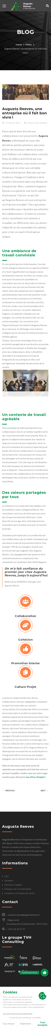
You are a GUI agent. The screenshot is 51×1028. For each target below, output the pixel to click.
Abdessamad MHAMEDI (16, 580)
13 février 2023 (13, 123)
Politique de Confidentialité (17, 887)
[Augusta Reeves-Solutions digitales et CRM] (22, 5)
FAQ (6, 875)
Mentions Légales (13, 883)
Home (19, 44)
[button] (44, 973)
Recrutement (41, 123)
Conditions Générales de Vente (19, 891)
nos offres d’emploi (35, 775)
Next (44, 380)
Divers (28, 44)
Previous (7, 380)
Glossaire (8, 879)
